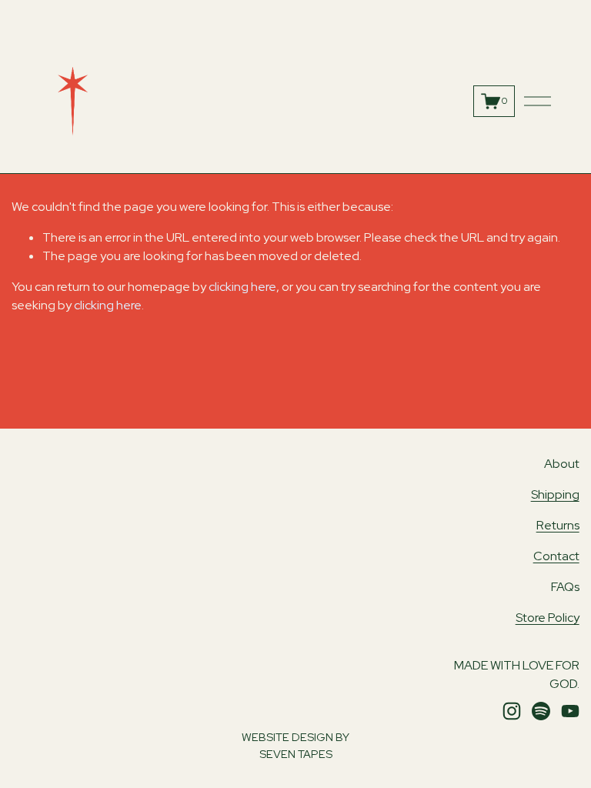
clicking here (242, 287)
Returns (557, 525)
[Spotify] (541, 711)
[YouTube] (570, 711)
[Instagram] (512, 711)
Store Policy (547, 617)
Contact (556, 556)
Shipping (555, 494)
